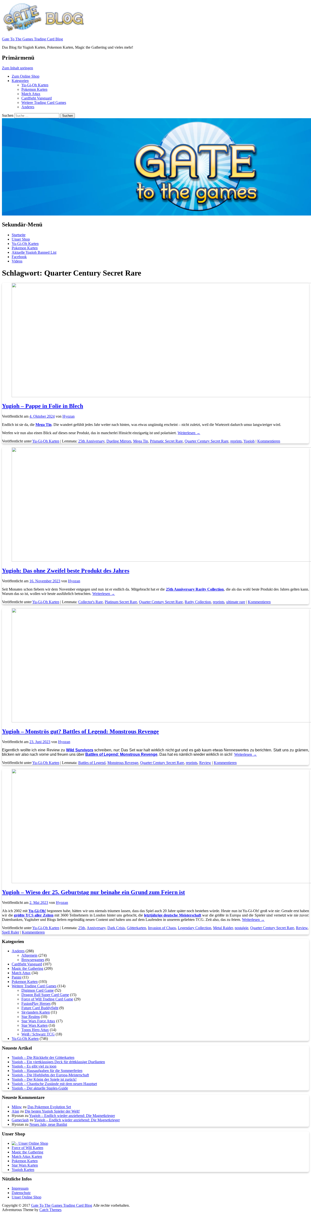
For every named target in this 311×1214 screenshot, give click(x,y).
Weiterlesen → (189, 433)
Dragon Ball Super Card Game (45, 995)
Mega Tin (140, 441)
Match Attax (30, 94)
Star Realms (30, 1017)
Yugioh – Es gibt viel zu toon (34, 1066)
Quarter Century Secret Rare (206, 441)
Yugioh (249, 441)
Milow (17, 1107)
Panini (16, 977)
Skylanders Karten (35, 1012)
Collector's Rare (90, 602)
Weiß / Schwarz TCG (38, 1034)
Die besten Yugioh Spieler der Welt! (52, 1111)
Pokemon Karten (34, 89)
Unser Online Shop (26, 1197)
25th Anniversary (91, 441)
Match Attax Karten (27, 1156)
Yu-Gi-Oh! (37, 911)
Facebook (19, 257)
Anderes (27, 107)
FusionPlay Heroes (36, 1003)
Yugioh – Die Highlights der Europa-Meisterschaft (50, 1075)
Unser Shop (21, 239)
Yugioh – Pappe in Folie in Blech (42, 406)
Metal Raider (223, 928)
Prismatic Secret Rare (166, 441)
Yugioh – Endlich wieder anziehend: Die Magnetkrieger (72, 1116)
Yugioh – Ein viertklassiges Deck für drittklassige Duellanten (58, 1062)
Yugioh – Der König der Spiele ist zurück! (44, 1079)
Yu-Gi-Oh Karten (34, 85)
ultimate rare (235, 602)
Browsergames (32, 960)
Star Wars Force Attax (38, 1021)
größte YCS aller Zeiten (33, 915)
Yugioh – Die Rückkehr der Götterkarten (43, 1057)
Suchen (7, 115)
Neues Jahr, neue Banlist (48, 1124)
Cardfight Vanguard (36, 98)
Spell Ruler (10, 932)
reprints (236, 441)
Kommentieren (268, 441)
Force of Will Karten (27, 1148)
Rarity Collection (198, 602)
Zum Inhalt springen (17, 68)
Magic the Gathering (27, 968)
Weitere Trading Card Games (43, 102)
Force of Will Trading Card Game (47, 999)
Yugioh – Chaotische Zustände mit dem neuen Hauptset (54, 1084)
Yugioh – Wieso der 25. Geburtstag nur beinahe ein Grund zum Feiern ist (93, 892)
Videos (17, 261)
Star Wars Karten (34, 1025)
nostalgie (241, 928)
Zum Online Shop (25, 76)
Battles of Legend (91, 763)
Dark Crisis (116, 928)
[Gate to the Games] (30, 1143)
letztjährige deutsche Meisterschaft (172, 915)
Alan (15, 1111)
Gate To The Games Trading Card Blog (32, 39)
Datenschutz (21, 1193)
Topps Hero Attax (35, 1030)
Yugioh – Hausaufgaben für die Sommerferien (47, 1071)
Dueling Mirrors (118, 441)
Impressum (20, 1188)
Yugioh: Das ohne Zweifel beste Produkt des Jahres (65, 570)
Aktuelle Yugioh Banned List (34, 252)
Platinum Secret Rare (121, 602)
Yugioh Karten (23, 1170)
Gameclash (20, 1120)
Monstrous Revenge (122, 763)
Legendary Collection (194, 928)
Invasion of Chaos (162, 928)
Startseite (19, 235)
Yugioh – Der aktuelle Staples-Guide (40, 1088)
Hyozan (68, 416)
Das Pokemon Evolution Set (49, 1107)
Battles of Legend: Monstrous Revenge (121, 754)
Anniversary (96, 928)
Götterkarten (136, 928)
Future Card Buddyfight (39, 1008)
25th (81, 928)
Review (205, 763)
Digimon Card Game (37, 990)
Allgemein (29, 955)
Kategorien (20, 81)
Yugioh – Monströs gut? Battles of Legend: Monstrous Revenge (80, 731)
